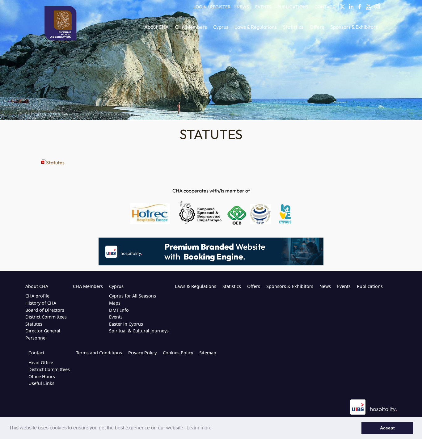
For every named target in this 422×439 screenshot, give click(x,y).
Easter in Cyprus (126, 324)
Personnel (36, 338)
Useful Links (41, 383)
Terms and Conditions (99, 353)
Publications (370, 286)
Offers (253, 286)
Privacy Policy (142, 353)
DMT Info (119, 310)
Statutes (55, 162)
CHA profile (37, 296)
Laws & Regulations (195, 286)
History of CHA (40, 303)
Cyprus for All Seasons (132, 296)
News (325, 286)
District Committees (46, 317)
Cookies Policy (178, 353)
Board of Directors (44, 310)
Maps (114, 303)
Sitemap (207, 353)
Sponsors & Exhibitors (289, 286)
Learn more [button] (199, 427)
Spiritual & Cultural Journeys (139, 331)
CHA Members (88, 286)
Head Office (40, 362)
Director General (42, 331)
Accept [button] (387, 427)
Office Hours (41, 376)
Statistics (231, 286)
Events (116, 317)
